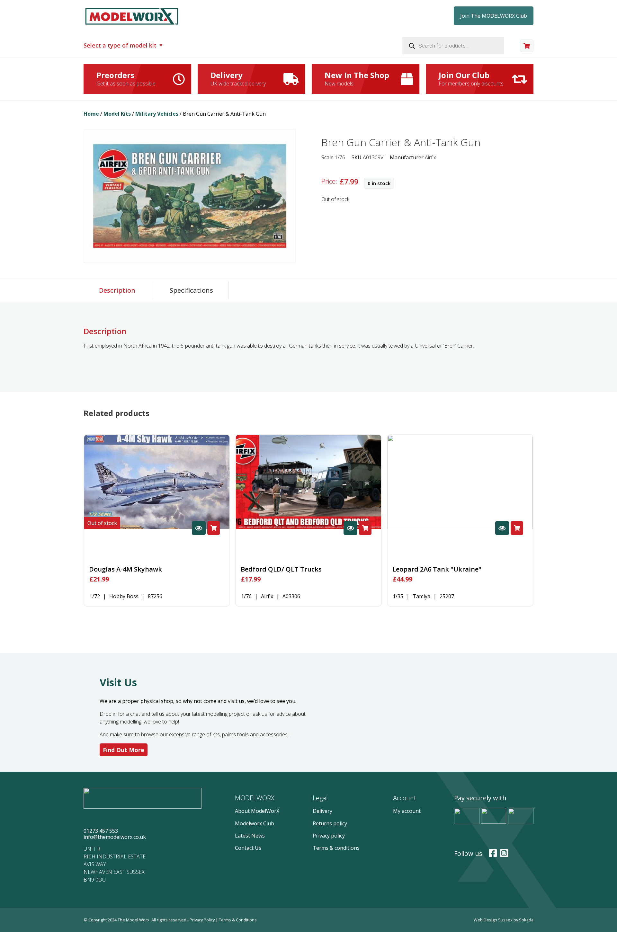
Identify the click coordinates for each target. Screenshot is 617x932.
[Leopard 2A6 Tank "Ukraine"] (460, 482)
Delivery (322, 810)
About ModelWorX (257, 810)
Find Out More (123, 750)
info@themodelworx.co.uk (115, 837)
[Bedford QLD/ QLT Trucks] (308, 482)
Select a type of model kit (120, 45)
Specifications (191, 290)
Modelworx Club (254, 823)
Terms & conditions (336, 847)
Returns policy (330, 823)
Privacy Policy (203, 920)
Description (117, 290)
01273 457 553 (101, 831)
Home (91, 113)
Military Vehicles (156, 113)
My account (407, 810)
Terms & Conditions (238, 920)
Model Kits (117, 113)
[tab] (117, 290)
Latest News (250, 835)
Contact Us (248, 847)
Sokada (526, 920)
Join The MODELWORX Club (493, 15)
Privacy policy (329, 835)
